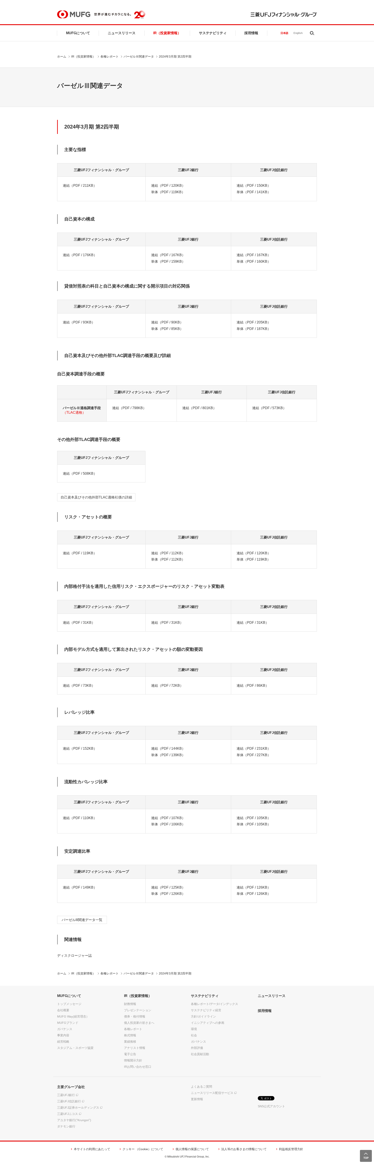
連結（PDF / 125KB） (168, 887)
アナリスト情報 (134, 1048)
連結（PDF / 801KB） (199, 408)
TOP (366, 1157)
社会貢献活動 (200, 1054)
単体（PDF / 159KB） (168, 261)
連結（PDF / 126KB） (254, 887)
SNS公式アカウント (271, 1106)
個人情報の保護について (192, 1149)
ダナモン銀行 (66, 1126)
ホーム (61, 56)
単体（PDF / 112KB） (168, 559)
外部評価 (197, 1048)
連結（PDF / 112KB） (168, 553)
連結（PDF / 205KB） (254, 322)
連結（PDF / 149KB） (80, 887)
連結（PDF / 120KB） (168, 185)
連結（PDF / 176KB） (80, 255)
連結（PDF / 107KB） (168, 818)
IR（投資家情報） (167, 33)
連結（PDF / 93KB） (79, 322)
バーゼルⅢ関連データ (139, 56)
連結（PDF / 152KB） (80, 748)
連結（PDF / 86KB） (253, 685)
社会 (194, 1035)
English (298, 33)
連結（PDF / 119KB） (80, 553)
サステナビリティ (213, 33)
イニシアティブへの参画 (207, 1022)
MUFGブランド (67, 1022)
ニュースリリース (121, 33)
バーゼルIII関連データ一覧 (82, 920)
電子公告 (130, 1054)
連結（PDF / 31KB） (79, 622)
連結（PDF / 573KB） (269, 408)
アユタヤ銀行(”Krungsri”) (74, 1120)
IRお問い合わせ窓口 (137, 1066)
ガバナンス (64, 1029)
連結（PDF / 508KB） (80, 473)
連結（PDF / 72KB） (167, 685)
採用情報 (251, 33)
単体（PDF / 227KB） (254, 755)
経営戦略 (63, 1041)
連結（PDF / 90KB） (167, 322)
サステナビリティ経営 (206, 1010)
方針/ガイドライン (203, 1016)
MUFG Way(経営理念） (73, 1016)
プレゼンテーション (137, 1010)
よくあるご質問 (201, 1086)
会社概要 (63, 1010)
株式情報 (130, 1035)
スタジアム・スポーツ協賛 (75, 1048)
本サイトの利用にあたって (92, 1149)
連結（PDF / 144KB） (168, 748)
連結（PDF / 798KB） (129, 408)
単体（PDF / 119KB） (168, 192)
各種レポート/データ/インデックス (214, 1004)
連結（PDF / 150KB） (254, 185)
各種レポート (109, 56)
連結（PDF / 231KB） (254, 748)
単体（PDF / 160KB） (254, 261)
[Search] (312, 33)
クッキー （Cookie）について (143, 1149)
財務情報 (130, 1004)
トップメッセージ (69, 1004)
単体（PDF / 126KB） (168, 894)
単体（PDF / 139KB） (168, 755)
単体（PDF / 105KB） (254, 824)
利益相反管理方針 (291, 1149)
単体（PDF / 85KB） (167, 329)
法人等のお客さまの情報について (244, 1149)
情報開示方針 (133, 1060)
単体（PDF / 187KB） (254, 329)
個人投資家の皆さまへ (139, 1022)
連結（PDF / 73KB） (79, 685)
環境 (194, 1029)
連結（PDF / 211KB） (80, 185)
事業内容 (63, 1035)
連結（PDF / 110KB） (80, 818)
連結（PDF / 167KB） (168, 255)
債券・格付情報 (134, 1016)
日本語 (284, 33)
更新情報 (197, 1099)
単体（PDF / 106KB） (168, 824)
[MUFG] (73, 14)
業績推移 (130, 1041)
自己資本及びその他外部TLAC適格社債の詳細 (96, 497)
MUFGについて (78, 33)
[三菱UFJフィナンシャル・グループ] (284, 14)
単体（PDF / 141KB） (254, 192)
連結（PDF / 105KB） (254, 818)
